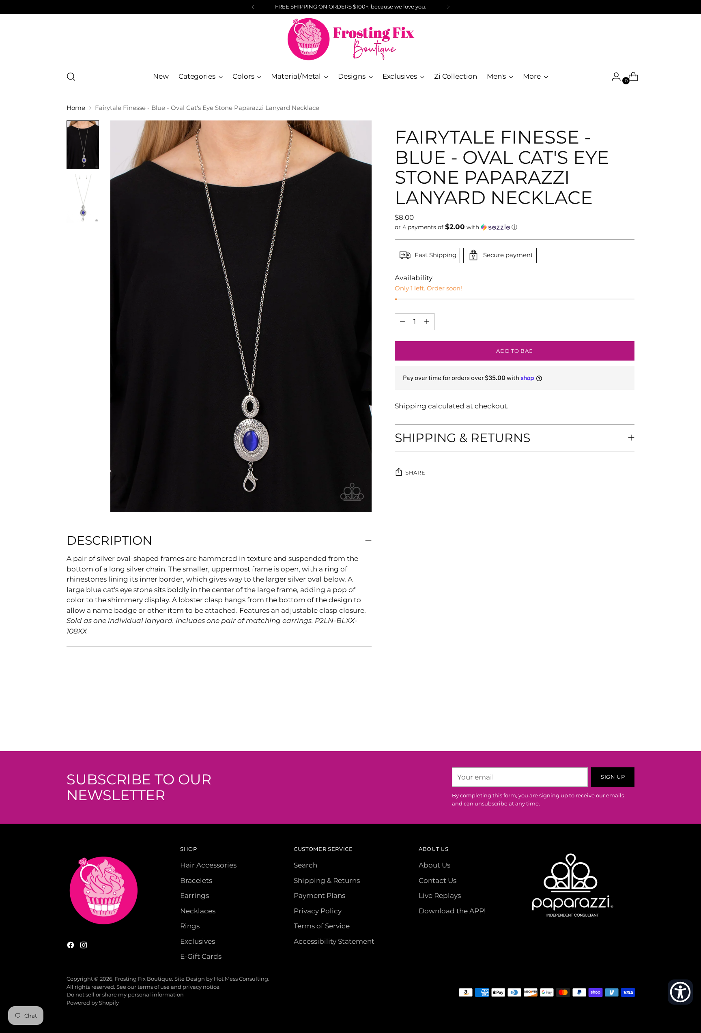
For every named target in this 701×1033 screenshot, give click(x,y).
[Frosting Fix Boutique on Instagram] (84, 946)
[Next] (448, 7)
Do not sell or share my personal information (125, 994)
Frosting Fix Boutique (143, 978)
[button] (514, 227)
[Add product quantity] (402, 321)
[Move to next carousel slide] (627, 723)
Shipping (410, 406)
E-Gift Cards (200, 956)
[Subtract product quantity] (426, 321)
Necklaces (197, 911)
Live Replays (440, 895)
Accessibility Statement (334, 941)
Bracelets (196, 880)
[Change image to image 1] (83, 144)
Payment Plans (319, 895)
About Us (434, 865)
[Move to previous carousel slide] (609, 723)
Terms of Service (322, 926)
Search (305, 865)
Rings (190, 926)
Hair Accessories (208, 865)
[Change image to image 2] (83, 198)
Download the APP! (452, 911)
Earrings (194, 895)
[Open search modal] (71, 77)
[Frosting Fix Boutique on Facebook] (71, 946)
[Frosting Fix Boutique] (350, 39)
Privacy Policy (318, 911)
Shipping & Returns (327, 880)
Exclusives (197, 941)
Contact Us (437, 880)
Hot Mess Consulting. (241, 978)
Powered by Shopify (93, 1002)
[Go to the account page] (613, 77)
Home (76, 108)
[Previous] (253, 7)
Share (415, 472)
